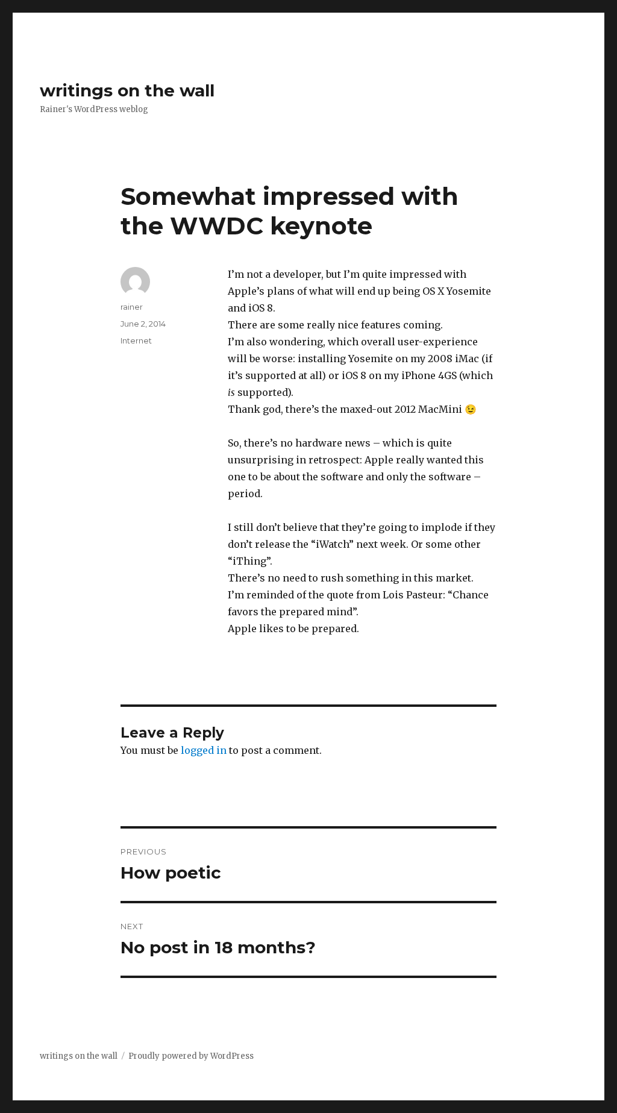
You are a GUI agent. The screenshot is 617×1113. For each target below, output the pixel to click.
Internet (136, 340)
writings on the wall (127, 90)
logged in (204, 750)
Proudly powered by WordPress (191, 1056)
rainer (132, 307)
